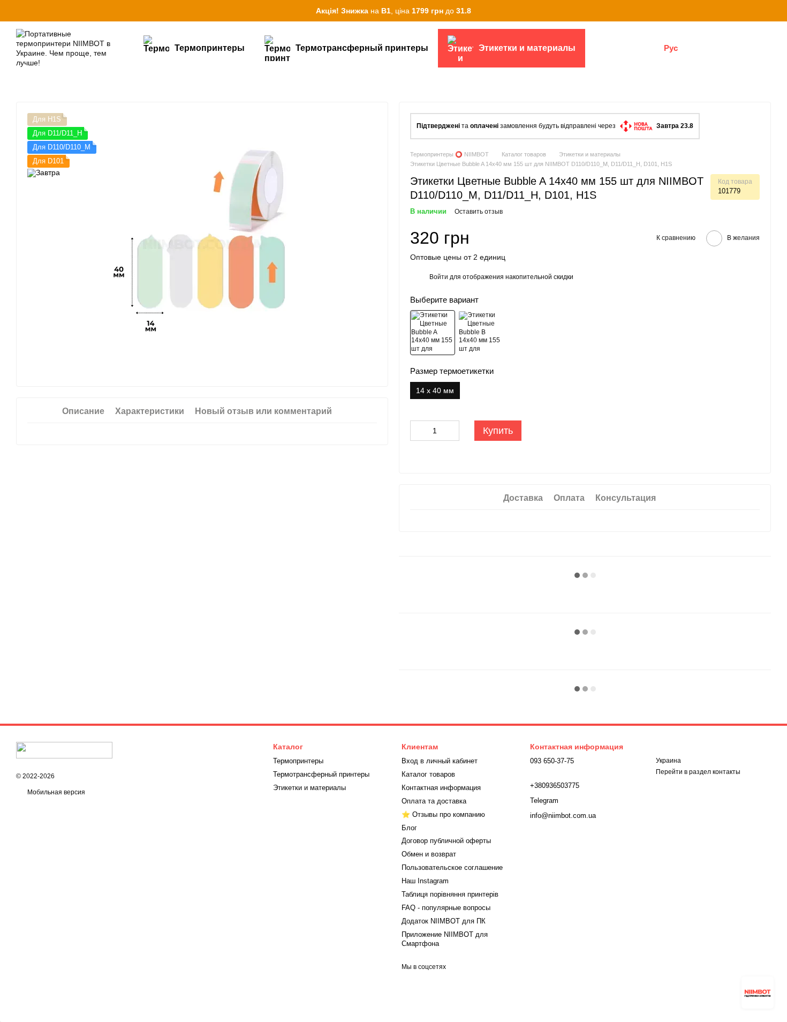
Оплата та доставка (434, 801)
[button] (778, 10)
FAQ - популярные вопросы (446, 908)
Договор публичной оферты (446, 841)
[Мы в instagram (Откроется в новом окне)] (649, 48)
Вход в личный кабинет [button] (440, 761)
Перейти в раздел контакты (698, 772)
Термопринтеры (210, 47)
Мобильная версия (55, 792)
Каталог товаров (428, 774)
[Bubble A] (432, 332)
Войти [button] (438, 277)
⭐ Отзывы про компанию (443, 814)
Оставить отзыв (479, 211)
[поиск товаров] (604, 48)
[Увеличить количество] (451, 430)
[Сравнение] (706, 48)
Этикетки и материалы (527, 47)
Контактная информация (441, 788)
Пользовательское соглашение (452, 867)
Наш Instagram (425, 881)
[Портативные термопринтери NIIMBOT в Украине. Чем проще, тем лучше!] (64, 750)
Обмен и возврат (429, 854)
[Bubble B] (480, 332)
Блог (409, 828)
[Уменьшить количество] (418, 430)
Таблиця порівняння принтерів (450, 894)
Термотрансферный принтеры (362, 47)
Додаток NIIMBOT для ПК (444, 921)
